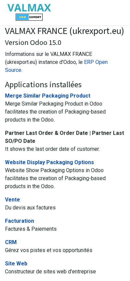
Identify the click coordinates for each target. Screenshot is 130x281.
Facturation (19, 221)
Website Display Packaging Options (49, 162)
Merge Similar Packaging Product (47, 96)
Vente (12, 199)
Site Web (16, 263)
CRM (11, 242)
